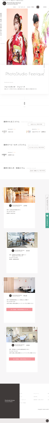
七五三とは (10, 132)
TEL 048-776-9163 (13, 351)
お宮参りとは (11, 155)
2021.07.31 (34, 129)
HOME (21, 393)
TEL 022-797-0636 (13, 257)
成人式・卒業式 (23, 402)
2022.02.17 (10, 152)
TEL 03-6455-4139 (11, 301)
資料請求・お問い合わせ (39, 399)
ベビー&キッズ (23, 399)
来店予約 (35, 396)
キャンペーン (36, 393)
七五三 (21, 396)
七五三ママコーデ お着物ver (39, 132)
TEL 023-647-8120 (11, 211)
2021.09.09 (10, 129)
